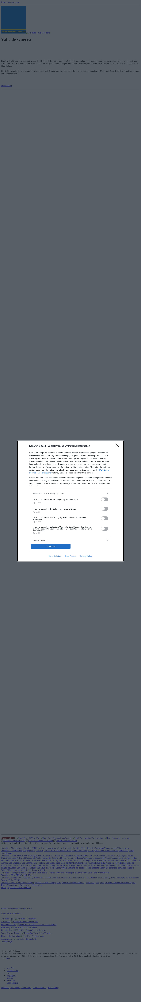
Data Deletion (55, 556)
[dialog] (70, 501)
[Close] (118, 446)
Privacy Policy (86, 556)
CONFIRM (51, 546)
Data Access (70, 556)
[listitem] (70, 493)
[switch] (104, 499)
